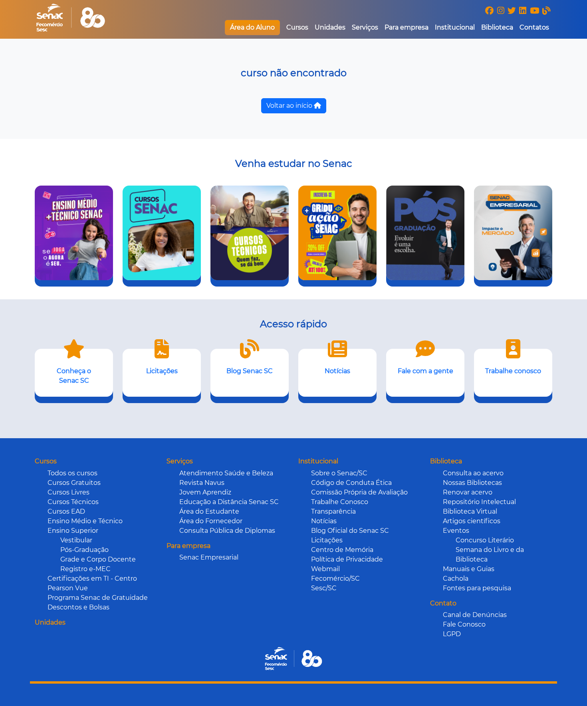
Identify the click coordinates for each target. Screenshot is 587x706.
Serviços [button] (365, 27)
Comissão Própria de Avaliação (359, 492)
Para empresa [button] (406, 27)
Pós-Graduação (84, 550)
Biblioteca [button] (497, 27)
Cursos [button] (297, 27)
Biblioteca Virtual (470, 511)
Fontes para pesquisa (477, 588)
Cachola (455, 578)
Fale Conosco (464, 624)
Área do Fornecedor (210, 521)
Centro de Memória (342, 550)
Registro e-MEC (85, 569)
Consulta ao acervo (473, 473)
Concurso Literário (485, 540)
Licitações (327, 540)
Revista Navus (201, 482)
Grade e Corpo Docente (98, 559)
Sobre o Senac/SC (339, 473)
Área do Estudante (209, 511)
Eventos (456, 530)
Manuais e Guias (468, 569)
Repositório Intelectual (479, 502)
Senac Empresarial (208, 557)
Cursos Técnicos (73, 502)
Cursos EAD (66, 511)
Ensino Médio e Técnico (85, 521)
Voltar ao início (290, 105)
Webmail (325, 569)
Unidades (330, 27)
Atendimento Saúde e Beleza (226, 473)
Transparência (333, 511)
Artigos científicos (471, 521)
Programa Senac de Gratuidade (98, 597)
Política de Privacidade (347, 559)
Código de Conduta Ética (351, 482)
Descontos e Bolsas (78, 607)
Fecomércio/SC (335, 578)
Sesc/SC (324, 588)
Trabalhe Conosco (339, 502)
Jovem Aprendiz (205, 492)
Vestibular (76, 540)
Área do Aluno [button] (252, 27)
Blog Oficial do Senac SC (350, 530)
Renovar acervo (467, 492)
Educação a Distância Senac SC (229, 502)
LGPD (452, 634)
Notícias (324, 521)
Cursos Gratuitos (74, 482)
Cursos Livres (68, 492)
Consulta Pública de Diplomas (227, 530)
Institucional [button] (455, 27)
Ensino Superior (73, 530)
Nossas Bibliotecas (472, 482)
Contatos (534, 27)
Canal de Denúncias (475, 615)
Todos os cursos (72, 473)
